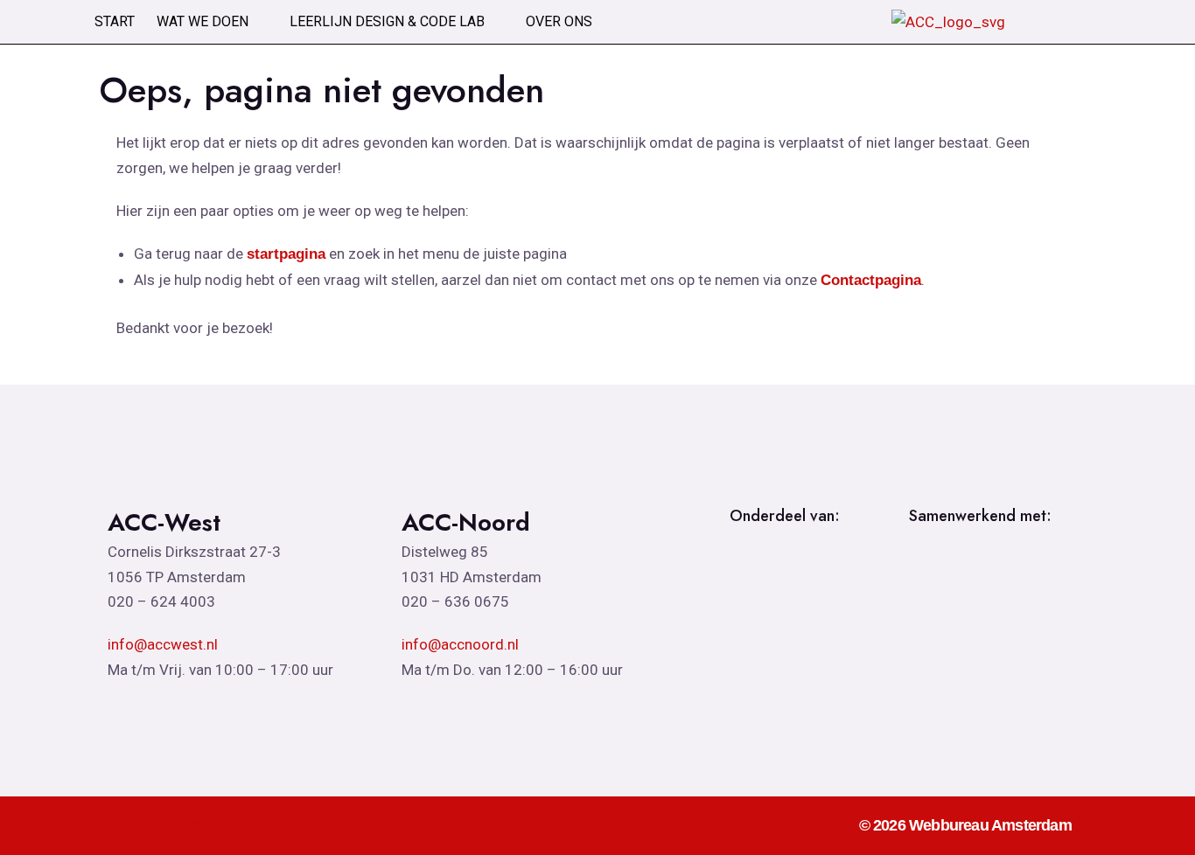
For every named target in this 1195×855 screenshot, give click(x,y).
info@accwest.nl (163, 644)
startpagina (286, 254)
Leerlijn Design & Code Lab (387, 21)
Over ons (559, 21)
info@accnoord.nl (460, 644)
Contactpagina (871, 280)
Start (114, 21)
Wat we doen (202, 21)
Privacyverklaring (168, 825)
